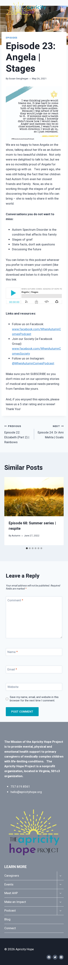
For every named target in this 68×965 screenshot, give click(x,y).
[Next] (58, 511)
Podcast (10, 910)
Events (8, 884)
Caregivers (11, 875)
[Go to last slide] (10, 511)
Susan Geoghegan (18, 78)
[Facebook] (48, 957)
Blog (7, 919)
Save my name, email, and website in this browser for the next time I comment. (34, 699)
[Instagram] (61, 957)
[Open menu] (60, 8)
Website (12, 687)
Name (12, 652)
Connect (10, 928)
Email (12, 670)
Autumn (16, 535)
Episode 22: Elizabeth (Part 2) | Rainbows (16, 434)
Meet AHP (11, 893)
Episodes (11, 37)
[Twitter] (55, 957)
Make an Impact (15, 902)
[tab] (27, 548)
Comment (15, 600)
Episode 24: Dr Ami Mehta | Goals (51, 432)
